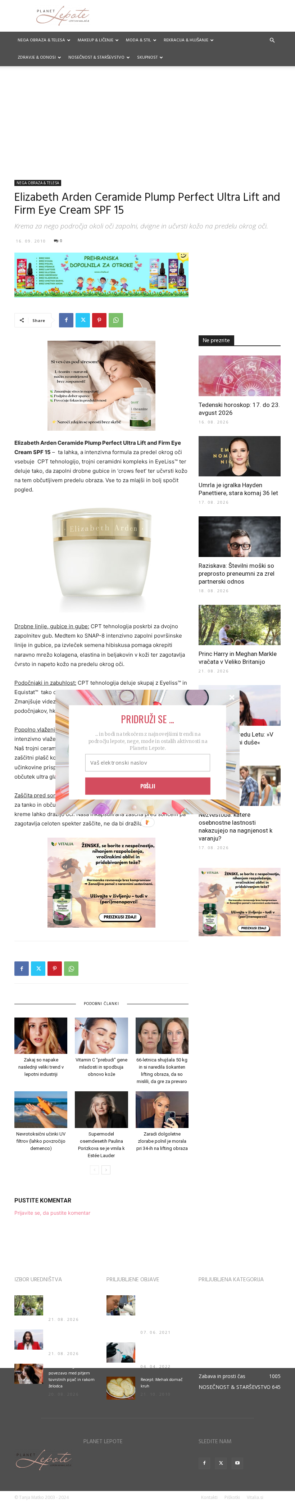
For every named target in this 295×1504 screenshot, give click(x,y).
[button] (147, 718)
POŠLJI (147, 786)
